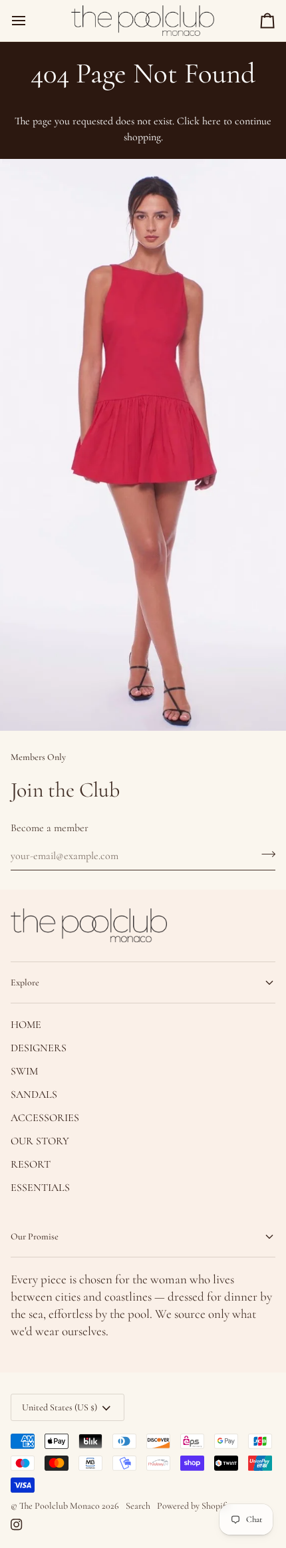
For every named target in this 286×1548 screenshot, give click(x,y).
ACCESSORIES (45, 1117)
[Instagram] (17, 1525)
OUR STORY (40, 1141)
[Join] (264, 854)
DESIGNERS (39, 1048)
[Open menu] (31, 20)
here (211, 121)
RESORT (31, 1164)
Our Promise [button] (35, 1236)
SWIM (24, 1071)
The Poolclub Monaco (59, 1505)
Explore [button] (25, 982)
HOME (26, 1024)
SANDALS (34, 1094)
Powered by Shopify (193, 1505)
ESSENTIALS (40, 1187)
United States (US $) (59, 1407)
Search (138, 1505)
